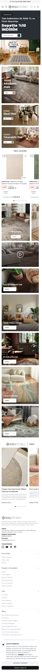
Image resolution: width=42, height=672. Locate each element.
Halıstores (6, 181)
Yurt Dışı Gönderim (7, 583)
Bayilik (4, 563)
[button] (19, 63)
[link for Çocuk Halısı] (20, 421)
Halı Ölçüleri (5, 618)
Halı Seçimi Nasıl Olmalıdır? (10, 620)
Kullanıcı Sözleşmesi (7, 606)
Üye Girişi (4, 597)
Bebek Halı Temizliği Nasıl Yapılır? (11, 629)
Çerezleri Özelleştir (20, 663)
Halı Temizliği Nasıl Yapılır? (9, 626)
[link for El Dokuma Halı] (20, 349)
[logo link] (18, 7)
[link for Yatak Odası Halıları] (20, 312)
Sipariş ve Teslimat (7, 577)
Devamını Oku (6, 502)
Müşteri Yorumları (7, 586)
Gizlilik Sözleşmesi (7, 603)
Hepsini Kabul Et (20, 668)
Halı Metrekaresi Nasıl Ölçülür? (10, 615)
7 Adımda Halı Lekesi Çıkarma (10, 632)
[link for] (20, 84)
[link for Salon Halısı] (16, 222)
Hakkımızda (5, 560)
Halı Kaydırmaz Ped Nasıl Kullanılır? (12, 635)
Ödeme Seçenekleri (7, 580)
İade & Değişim (6, 574)
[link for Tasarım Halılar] (20, 385)
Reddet (21, 654)
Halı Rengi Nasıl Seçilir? (8, 623)
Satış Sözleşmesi (6, 600)
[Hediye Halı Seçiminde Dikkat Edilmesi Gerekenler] (15, 467)
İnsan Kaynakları (7, 557)
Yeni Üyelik (5, 595)
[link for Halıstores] (20, 37)
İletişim (4, 571)
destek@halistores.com (8, 540)
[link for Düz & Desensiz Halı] (20, 280)
